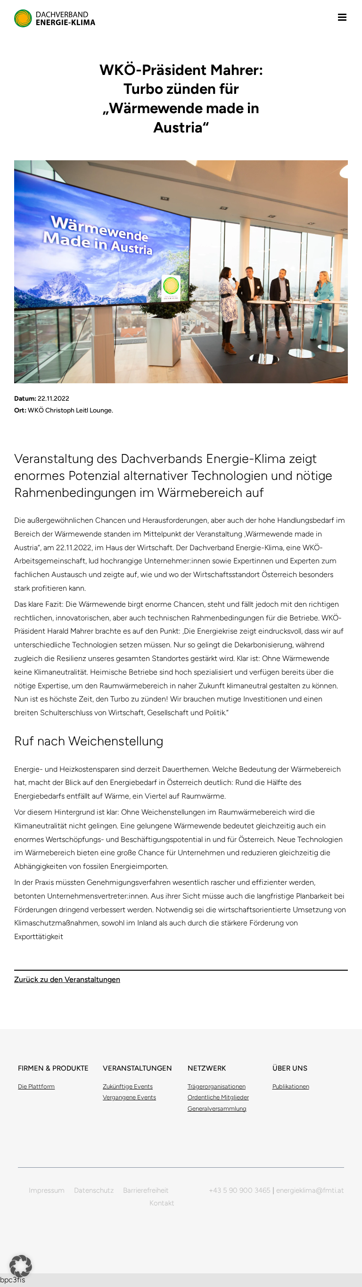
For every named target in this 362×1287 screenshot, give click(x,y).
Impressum (47, 1190)
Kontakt (161, 1203)
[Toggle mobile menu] (343, 17)
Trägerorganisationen (217, 1086)
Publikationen (290, 1086)
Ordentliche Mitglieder (218, 1097)
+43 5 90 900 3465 (240, 1190)
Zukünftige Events (128, 1086)
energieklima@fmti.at (310, 1190)
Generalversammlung (217, 1108)
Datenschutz (94, 1190)
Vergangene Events (129, 1097)
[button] (20, 1266)
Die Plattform (36, 1086)
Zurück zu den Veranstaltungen (67, 979)
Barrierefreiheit (146, 1190)
